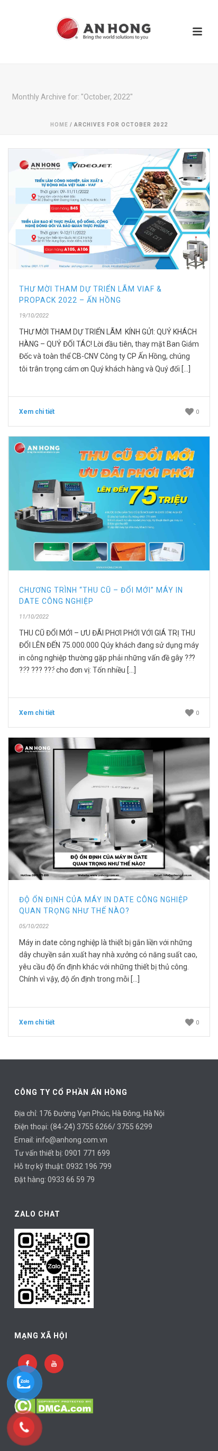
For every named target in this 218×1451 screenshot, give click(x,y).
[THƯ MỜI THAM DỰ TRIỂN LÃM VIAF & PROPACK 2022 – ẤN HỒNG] (109, 209)
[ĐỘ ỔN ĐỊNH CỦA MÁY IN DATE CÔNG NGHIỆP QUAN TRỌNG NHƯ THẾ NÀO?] (109, 809)
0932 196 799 (89, 1166)
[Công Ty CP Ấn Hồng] (109, 32)
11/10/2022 (34, 616)
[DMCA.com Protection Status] (53, 1405)
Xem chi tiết (36, 411)
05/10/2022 (34, 926)
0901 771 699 (87, 1153)
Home (59, 125)
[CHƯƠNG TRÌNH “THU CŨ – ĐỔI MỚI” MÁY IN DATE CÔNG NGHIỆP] (109, 503)
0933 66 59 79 (71, 1179)
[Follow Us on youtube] (54, 1364)
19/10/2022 (34, 315)
